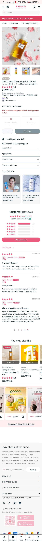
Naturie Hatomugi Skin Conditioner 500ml (31, 196)
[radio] (11, 121)
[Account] (34, 7)
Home (4, 23)
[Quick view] (17, 347)
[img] (7, 254)
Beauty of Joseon (7, 367)
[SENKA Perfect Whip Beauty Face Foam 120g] (11, 183)
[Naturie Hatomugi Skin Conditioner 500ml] (31, 183)
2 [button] (18, 330)
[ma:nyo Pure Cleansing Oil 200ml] (30, 353)
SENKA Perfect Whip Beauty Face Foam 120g (11, 196)
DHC (11, 84)
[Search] (4, 12)
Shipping (5, 93)
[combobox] (21, 12)
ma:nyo (23, 367)
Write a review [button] (21, 240)
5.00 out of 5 (27, 216)
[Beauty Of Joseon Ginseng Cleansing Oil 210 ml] (10, 353)
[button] (7, 87)
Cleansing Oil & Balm (29, 84)
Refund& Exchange (13, 143)
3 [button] (21, 330)
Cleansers (14, 23)
